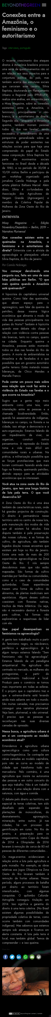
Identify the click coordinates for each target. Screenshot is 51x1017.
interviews (13, 48)
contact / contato (36, 1013)
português (25, 48)
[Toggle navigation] (44, 5)
